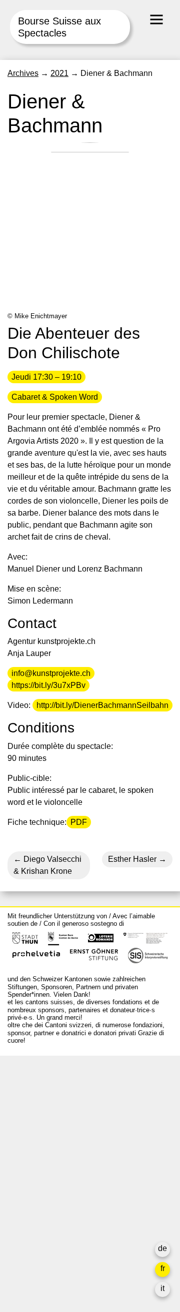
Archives (23, 73)
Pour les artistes (36, 1195)
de (162, 1248)
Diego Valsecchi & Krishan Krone (48, 865)
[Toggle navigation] (156, 19)
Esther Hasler (132, 859)
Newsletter (27, 1251)
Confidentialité (33, 1231)
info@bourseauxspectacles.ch (62, 1108)
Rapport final (30, 1219)
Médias (21, 1207)
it (162, 1288)
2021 (59, 73)
